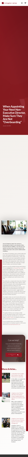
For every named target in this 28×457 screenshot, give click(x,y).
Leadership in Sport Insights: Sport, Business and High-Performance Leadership (17, 375)
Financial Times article (19, 268)
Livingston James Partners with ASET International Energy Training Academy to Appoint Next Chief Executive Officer (18, 396)
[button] (22, 3)
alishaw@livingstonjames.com (14, 324)
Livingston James (10, 317)
